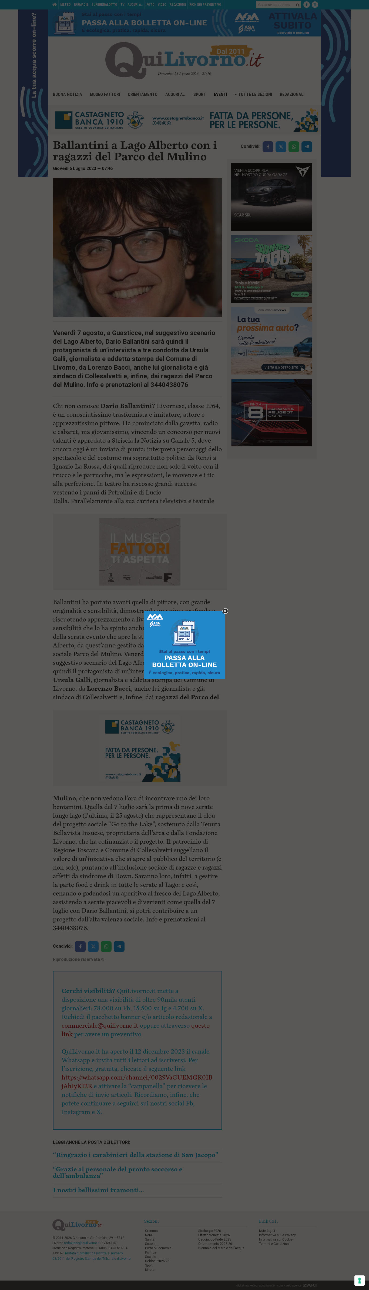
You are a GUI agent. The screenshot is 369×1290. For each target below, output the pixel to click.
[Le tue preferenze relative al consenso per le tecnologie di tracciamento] (359, 1280)
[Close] (225, 611)
